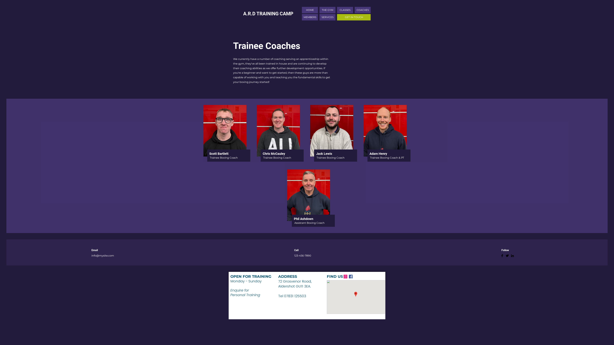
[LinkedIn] (512, 256)
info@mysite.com (102, 255)
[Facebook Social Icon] (351, 276)
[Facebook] (502, 256)
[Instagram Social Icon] (345, 276)
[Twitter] (507, 256)
